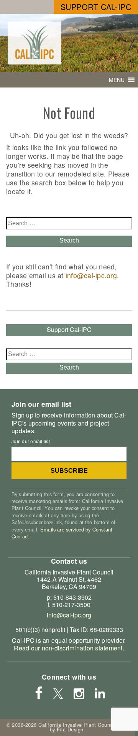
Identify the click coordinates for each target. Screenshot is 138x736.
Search (69, 240)
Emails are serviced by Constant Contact (62, 533)
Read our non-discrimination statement (68, 648)
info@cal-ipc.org (91, 275)
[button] (117, 79)
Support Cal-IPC (96, 6)
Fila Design (70, 729)
